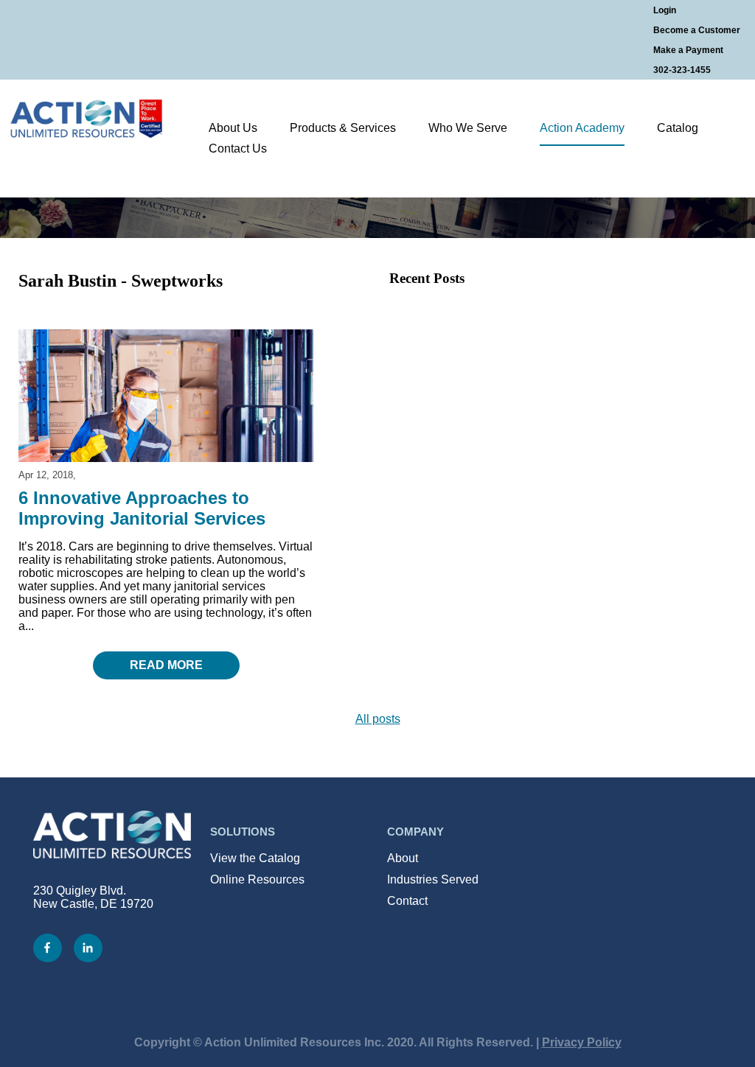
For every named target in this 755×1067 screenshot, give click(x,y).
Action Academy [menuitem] (582, 128)
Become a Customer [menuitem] (696, 30)
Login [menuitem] (664, 10)
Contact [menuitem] (407, 901)
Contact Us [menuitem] (238, 148)
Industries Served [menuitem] (433, 879)
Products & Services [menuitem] (343, 128)
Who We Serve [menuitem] (467, 128)
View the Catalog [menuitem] (255, 858)
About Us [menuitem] (233, 128)
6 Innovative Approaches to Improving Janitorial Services (141, 508)
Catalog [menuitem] (677, 128)
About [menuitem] (402, 858)
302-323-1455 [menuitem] (682, 70)
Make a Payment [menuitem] (688, 50)
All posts (377, 719)
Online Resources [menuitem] (257, 879)
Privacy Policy (582, 1042)
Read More (166, 665)
